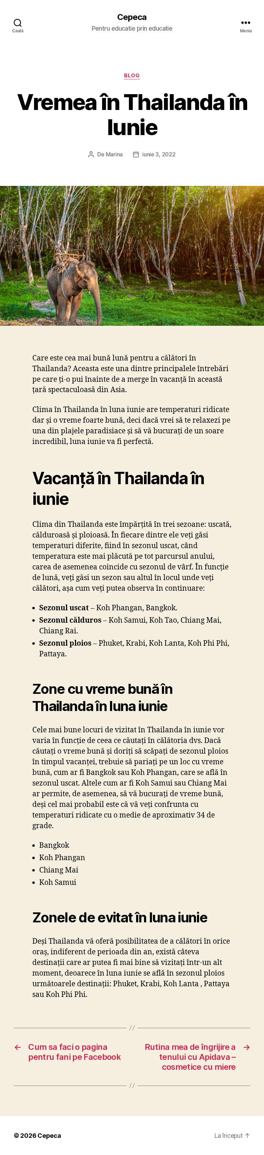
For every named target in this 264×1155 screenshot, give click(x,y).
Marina (114, 154)
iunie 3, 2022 (159, 154)
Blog (132, 76)
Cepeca (131, 17)
